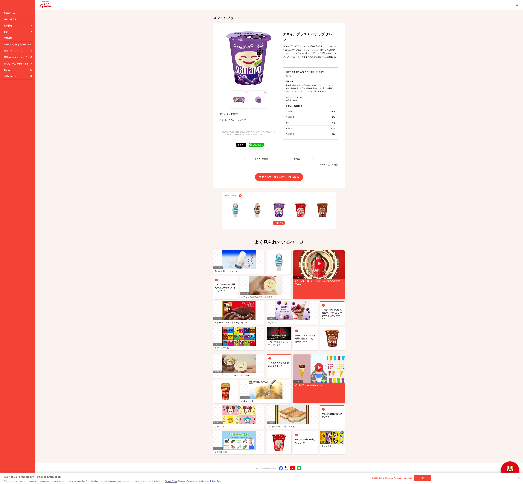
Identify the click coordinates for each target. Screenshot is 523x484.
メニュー (5, 5)
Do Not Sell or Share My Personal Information (392, 478)
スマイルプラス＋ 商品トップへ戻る (279, 177)
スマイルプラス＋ (226, 18)
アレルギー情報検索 (260, 159)
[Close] (519, 478)
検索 (517, 5)
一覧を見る (279, 223)
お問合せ (297, 159)
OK (422, 478)
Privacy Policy (171, 481)
